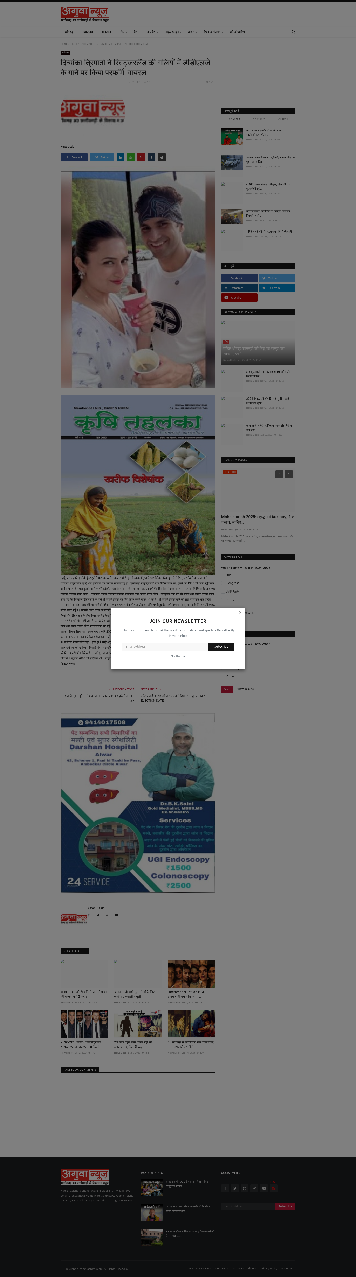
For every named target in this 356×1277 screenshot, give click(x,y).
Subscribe (221, 646)
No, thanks (178, 656)
